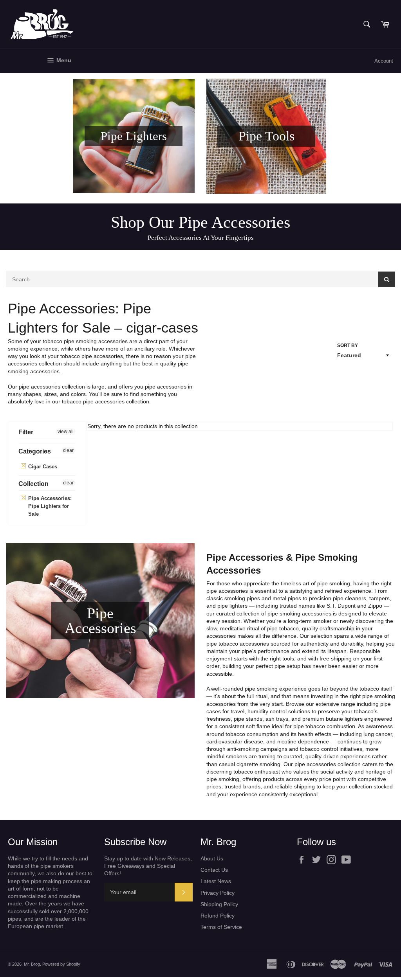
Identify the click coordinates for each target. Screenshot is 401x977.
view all (66, 431)
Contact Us (214, 870)
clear (68, 450)
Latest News (215, 881)
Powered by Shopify (61, 964)
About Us (211, 858)
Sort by (347, 345)
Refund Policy (217, 915)
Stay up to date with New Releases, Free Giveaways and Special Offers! (148, 866)
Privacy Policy (217, 893)
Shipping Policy (219, 904)
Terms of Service (221, 927)
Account (383, 61)
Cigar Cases (42, 467)
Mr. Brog (32, 964)
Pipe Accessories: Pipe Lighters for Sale (49, 506)
